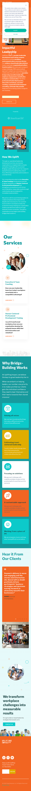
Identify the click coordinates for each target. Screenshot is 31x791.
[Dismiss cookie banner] (25, 5)
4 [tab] (22, 619)
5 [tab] (24, 619)
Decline (15, 34)
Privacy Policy (5, 785)
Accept (15, 30)
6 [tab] (26, 619)
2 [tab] (17, 619)
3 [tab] (20, 619)
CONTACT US (9, 101)
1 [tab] (15, 619)
